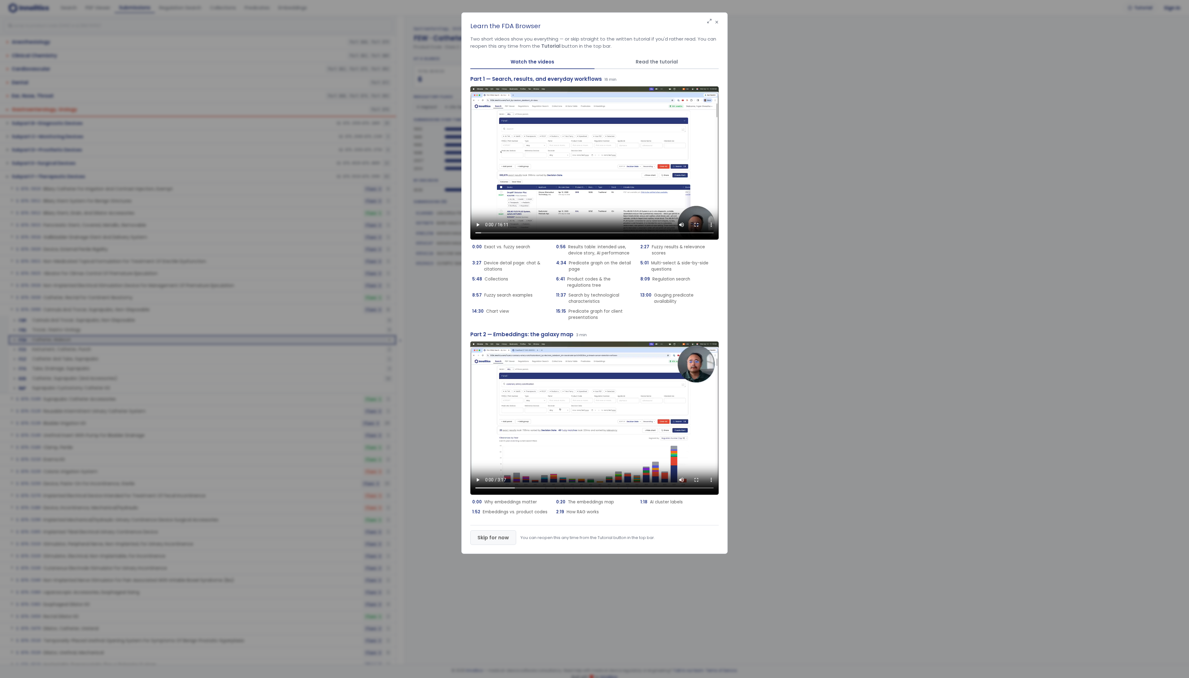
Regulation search (665, 279)
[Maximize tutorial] (709, 21)
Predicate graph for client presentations (589, 314)
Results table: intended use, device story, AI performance (592, 250)
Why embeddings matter (504, 502)
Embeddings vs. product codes (509, 512)
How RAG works (577, 512)
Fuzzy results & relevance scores (672, 250)
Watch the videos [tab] (532, 62)
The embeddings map (585, 502)
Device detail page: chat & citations (506, 266)
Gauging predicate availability (667, 298)
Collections (490, 279)
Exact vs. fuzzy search (501, 247)
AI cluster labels (661, 502)
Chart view (490, 311)
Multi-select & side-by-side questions (674, 266)
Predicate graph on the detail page (593, 266)
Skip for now (493, 537)
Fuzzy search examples (502, 295)
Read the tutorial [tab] (657, 62)
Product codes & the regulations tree (583, 282)
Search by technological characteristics (587, 298)
